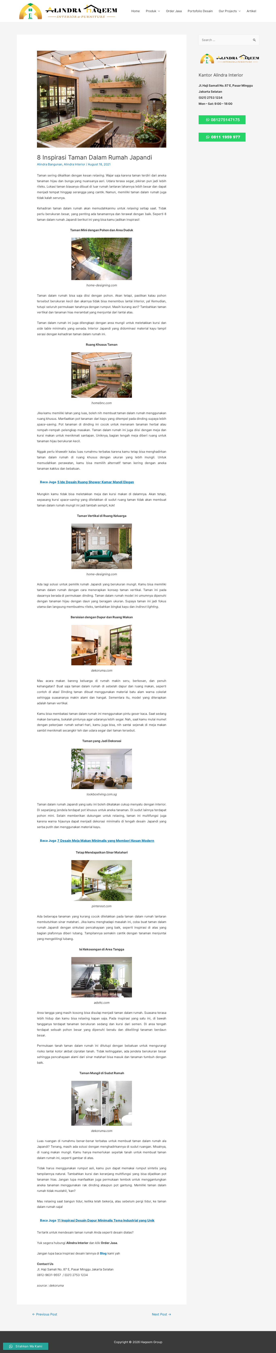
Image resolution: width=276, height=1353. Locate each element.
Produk (151, 11)
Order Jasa (174, 11)
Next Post (161, 1314)
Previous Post (44, 1314)
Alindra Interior (74, 164)
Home (135, 11)
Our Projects (228, 11)
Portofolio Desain (200, 11)
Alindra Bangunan (49, 164)
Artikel (251, 11)
